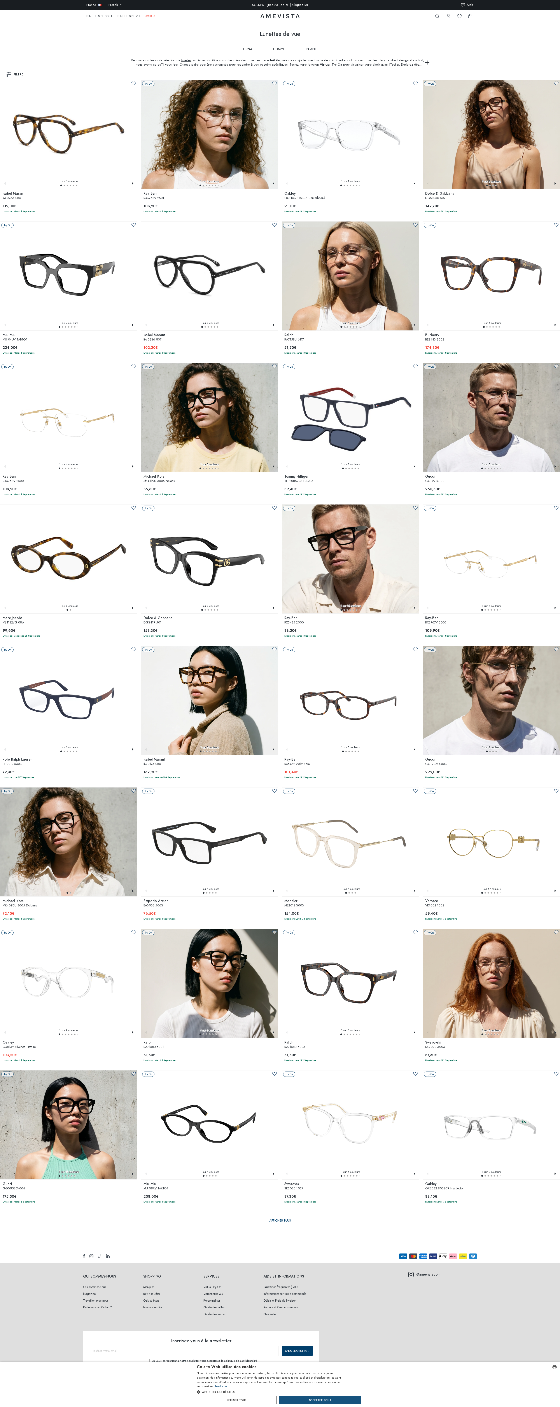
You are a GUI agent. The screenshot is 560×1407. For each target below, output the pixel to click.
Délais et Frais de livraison (280, 1300)
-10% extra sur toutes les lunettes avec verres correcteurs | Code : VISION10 (279, 5)
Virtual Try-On (212, 1287)
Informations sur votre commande (285, 1294)
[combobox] (554, 1367)
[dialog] (280, 1384)
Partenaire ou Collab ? (97, 1307)
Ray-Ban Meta (152, 1294)
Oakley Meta (151, 1300)
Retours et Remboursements (281, 1307)
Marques (148, 1287)
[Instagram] (91, 1256)
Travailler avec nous (95, 1300)
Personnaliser (211, 1300)
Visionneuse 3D (213, 1294)
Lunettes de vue (129, 16)
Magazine (89, 1294)
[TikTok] (99, 1256)
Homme (279, 49)
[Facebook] (84, 1256)
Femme (248, 49)
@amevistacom (428, 1274)
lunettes (186, 60)
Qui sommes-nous (94, 1287)
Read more (221, 1386)
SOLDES (150, 16)
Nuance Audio (152, 1307)
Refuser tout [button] (237, 1400)
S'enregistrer (297, 1351)
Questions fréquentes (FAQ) (281, 1287)
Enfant (311, 49)
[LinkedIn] (108, 1256)
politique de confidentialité (240, 1361)
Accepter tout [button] (319, 1400)
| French (102, 5)
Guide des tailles (213, 1307)
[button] (61, 185)
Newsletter (270, 1314)
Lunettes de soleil (99, 16)
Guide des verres (214, 1314)
